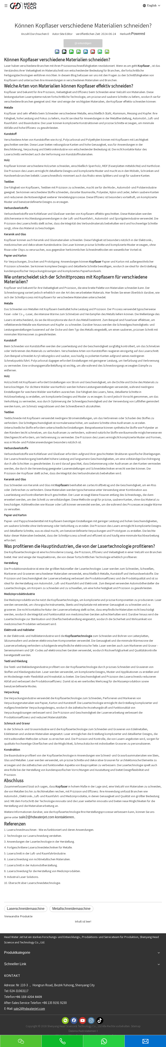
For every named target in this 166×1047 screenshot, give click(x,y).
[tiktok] (99, 1020)
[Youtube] (82, 1020)
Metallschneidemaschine (71, 908)
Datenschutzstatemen (83, 1031)
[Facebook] (73, 1020)
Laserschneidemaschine (26, 908)
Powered (138, 34)
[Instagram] (91, 1020)
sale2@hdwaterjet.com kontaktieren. (47, 817)
